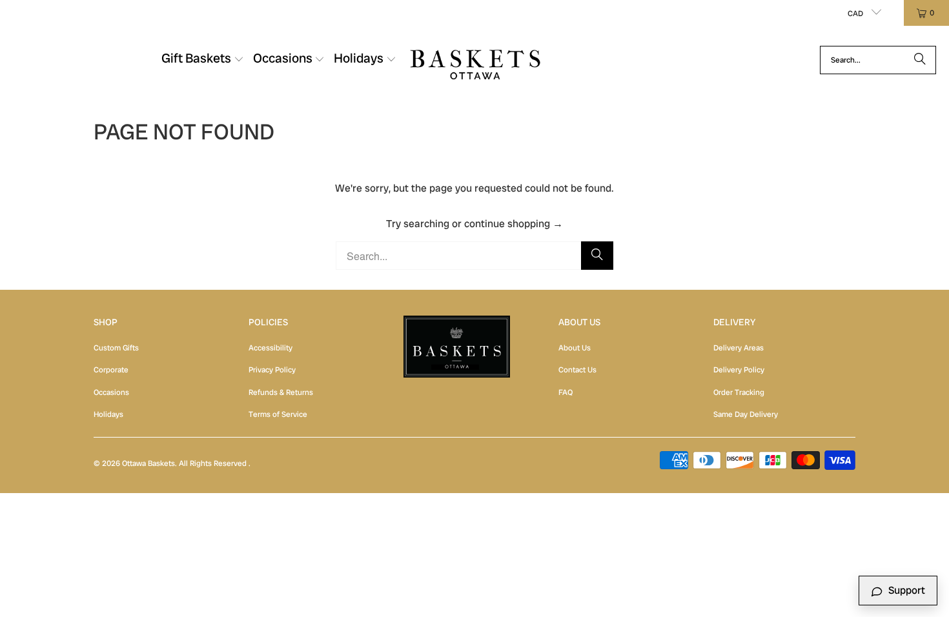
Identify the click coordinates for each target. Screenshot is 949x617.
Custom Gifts (116, 348)
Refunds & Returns (281, 392)
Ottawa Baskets (148, 463)
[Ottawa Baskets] (475, 59)
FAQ (565, 392)
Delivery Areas (738, 348)
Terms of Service (278, 414)
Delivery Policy (738, 370)
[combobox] (878, 60)
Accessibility (270, 348)
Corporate (111, 370)
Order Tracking (738, 392)
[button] (202, 60)
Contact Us (577, 370)
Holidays (108, 414)
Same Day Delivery (745, 414)
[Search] (920, 60)
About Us (574, 348)
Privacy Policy (272, 370)
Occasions (111, 392)
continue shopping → (513, 223)
